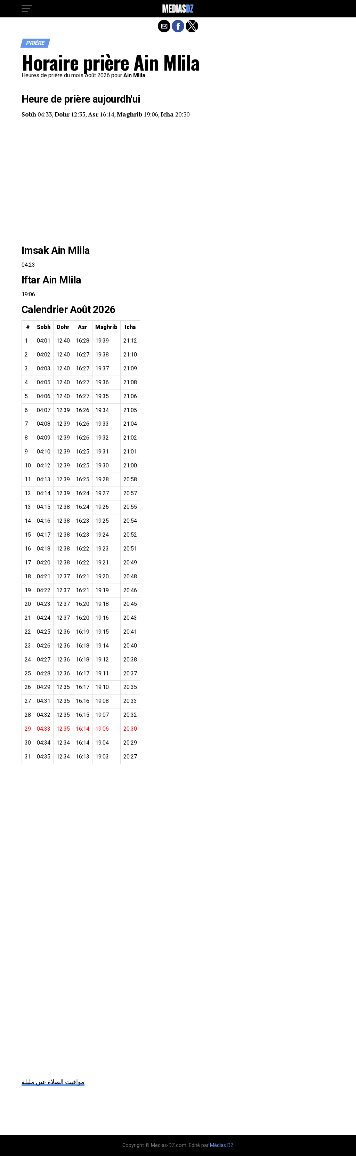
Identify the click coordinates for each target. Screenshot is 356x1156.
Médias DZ (222, 1145)
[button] (27, 8)
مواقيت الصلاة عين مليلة (53, 1082)
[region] (178, 181)
